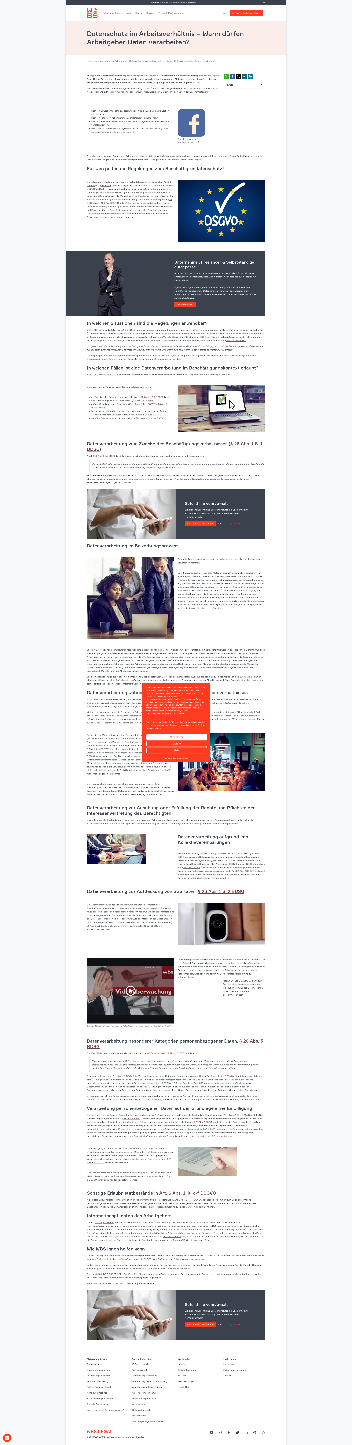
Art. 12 (98, 1222)
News (129, 13)
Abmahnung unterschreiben (147, 1387)
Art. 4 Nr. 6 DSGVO (236, 340)
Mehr (177, 750)
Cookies (227, 1375)
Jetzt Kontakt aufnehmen (200, 523)
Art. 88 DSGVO (236, 853)
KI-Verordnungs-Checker (100, 1398)
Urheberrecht (139, 1370)
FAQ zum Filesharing (97, 1381)
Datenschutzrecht (142, 1410)
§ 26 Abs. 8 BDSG (110, 203)
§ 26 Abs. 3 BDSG (152, 414)
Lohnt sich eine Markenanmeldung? (105, 1410)
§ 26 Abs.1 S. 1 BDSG (151, 397)
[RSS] (263, 1432)
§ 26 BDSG (105, 185)
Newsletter (183, 1387)
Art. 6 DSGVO (112, 374)
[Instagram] (220, 1432)
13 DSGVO (108, 1222)
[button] (226, 76)
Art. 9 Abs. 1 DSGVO (173, 1053)
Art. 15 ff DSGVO (172, 1236)
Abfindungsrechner (97, 1392)
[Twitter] (237, 1432)
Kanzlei (139, 13)
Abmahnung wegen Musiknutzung (149, 1381)
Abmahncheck (94, 1364)
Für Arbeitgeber (119, 61)
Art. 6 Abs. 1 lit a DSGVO (142, 404)
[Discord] (254, 1432)
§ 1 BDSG (130, 330)
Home (90, 61)
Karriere (150, 13)
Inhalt (230, 84)
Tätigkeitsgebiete (111, 13)
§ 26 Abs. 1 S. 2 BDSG (142, 400)
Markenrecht (139, 1415)
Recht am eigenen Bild (144, 1398)
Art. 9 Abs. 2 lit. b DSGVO (220, 1076)
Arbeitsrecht (102, 61)
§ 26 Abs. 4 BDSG (191, 867)
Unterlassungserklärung (145, 1392)
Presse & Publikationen (170, 13)
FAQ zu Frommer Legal (99, 1387)
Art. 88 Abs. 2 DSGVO (243, 871)
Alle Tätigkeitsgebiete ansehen (148, 1421)
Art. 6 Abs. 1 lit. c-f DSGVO (151, 418)
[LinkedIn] (246, 1432)
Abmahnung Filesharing (144, 1375)
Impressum (229, 1364)
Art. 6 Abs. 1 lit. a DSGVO (237, 1115)
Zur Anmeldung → (185, 304)
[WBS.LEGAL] (92, 12)
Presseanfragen (186, 1381)
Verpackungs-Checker (98, 1375)
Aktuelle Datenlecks (97, 1404)
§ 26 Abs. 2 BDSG (131, 1118)
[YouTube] (211, 1432)
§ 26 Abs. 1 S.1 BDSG (104, 456)
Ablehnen (176, 743)
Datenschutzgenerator (99, 1370)
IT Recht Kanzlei (140, 1364)
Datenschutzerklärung (235, 1370)
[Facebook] (228, 1432)
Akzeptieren (177, 737)
